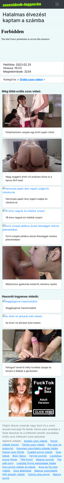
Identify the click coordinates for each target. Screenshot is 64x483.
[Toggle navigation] (57, 4)
